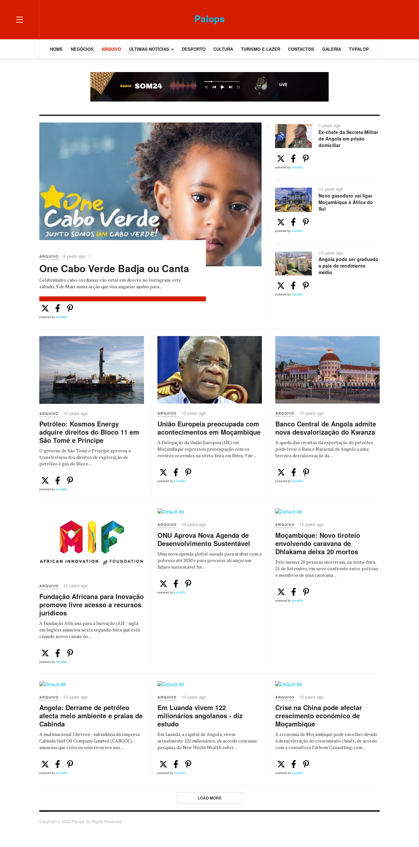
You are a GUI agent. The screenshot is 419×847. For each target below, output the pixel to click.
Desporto (194, 49)
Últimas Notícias (150, 49)
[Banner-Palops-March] (209, 87)
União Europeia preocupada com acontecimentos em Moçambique (209, 428)
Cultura (223, 49)
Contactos (301, 49)
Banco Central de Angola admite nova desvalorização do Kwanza (325, 428)
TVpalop (359, 49)
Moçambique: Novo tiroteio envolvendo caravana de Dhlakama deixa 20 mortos (317, 543)
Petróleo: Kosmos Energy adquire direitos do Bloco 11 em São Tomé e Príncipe (89, 432)
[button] (45, 308)
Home (56, 49)
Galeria (331, 49)
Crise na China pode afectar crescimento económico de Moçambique (318, 715)
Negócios (82, 49)
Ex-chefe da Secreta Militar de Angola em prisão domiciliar (348, 138)
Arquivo (111, 49)
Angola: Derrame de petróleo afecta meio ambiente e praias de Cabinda (91, 715)
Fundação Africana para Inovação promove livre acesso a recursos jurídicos (91, 604)
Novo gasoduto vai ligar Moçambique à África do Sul (346, 202)
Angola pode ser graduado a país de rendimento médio (348, 265)
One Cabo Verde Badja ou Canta (114, 268)
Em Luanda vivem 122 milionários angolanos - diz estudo (200, 715)
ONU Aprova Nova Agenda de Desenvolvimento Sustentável (203, 539)
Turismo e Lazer (260, 49)
